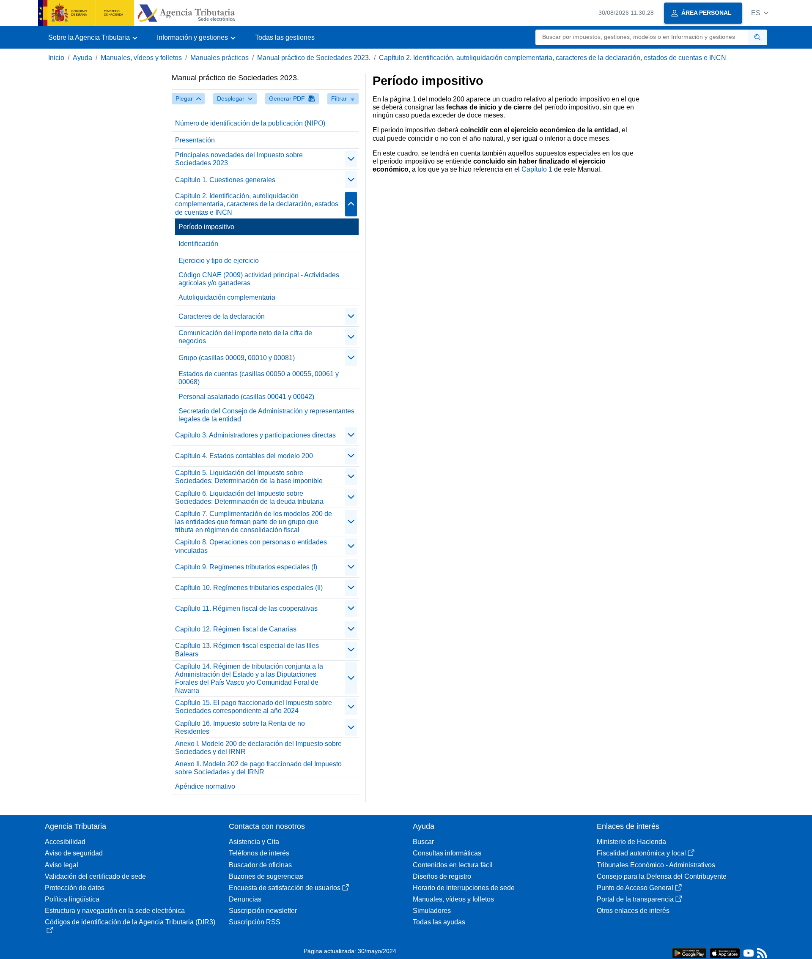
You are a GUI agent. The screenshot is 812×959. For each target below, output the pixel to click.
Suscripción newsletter (263, 910)
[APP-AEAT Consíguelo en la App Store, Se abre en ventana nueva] (725, 952)
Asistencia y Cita (254, 841)
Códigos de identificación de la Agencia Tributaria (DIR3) (130, 922)
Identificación (198, 243)
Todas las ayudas (439, 922)
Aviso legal (61, 865)
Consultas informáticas (447, 853)
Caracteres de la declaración (221, 316)
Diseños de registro (442, 876)
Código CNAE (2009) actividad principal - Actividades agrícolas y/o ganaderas (258, 279)
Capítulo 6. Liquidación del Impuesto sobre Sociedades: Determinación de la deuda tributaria (249, 497)
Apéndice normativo (205, 786)
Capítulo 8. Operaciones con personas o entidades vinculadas (251, 546)
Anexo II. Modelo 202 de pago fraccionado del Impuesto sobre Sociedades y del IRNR (258, 768)
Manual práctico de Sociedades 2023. (313, 57)
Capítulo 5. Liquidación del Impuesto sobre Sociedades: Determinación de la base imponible (249, 476)
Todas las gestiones (285, 37)
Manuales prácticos (219, 57)
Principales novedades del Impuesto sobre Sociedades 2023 (239, 159)
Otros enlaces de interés (633, 910)
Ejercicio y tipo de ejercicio (218, 260)
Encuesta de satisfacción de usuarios (284, 887)
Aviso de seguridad (74, 853)
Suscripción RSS (254, 922)
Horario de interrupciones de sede (464, 887)
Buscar (423, 841)
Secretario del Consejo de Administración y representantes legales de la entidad (266, 415)
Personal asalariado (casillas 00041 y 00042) (246, 396)
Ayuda (82, 57)
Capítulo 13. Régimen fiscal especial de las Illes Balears (247, 649)
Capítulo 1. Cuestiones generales (225, 179)
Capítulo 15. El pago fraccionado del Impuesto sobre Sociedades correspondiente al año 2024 (253, 706)
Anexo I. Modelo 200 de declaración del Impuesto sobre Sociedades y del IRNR (258, 747)
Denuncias (245, 899)
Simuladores (432, 910)
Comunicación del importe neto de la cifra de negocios (245, 336)
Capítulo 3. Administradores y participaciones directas (255, 435)
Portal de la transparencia (635, 899)
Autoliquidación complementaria (226, 297)
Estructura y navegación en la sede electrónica (115, 910)
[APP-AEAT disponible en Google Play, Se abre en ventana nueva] (689, 952)
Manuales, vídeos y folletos (141, 57)
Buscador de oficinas (260, 865)
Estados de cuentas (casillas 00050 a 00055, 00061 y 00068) (258, 377)
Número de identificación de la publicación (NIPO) (250, 123)
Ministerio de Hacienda (631, 841)
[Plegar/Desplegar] (351, 158)
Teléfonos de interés (259, 853)
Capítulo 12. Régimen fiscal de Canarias (235, 629)
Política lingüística (72, 899)
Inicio (56, 57)
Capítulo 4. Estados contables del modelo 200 (244, 455)
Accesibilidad (65, 841)
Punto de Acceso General (635, 887)
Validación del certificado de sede (95, 876)
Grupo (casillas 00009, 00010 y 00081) (236, 357)
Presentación (195, 140)
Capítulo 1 (536, 169)
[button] (760, 12)
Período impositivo (206, 226)
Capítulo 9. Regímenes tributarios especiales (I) (246, 567)
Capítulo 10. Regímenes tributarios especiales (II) (249, 587)
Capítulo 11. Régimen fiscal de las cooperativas (246, 608)
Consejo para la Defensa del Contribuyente (662, 876)
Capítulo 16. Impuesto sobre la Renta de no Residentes (240, 727)
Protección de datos (74, 887)
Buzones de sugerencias (266, 876)
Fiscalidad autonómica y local (641, 853)
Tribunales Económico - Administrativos (656, 865)
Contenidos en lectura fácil (453, 865)
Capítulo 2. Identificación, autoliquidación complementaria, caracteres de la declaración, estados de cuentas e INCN (552, 57)
